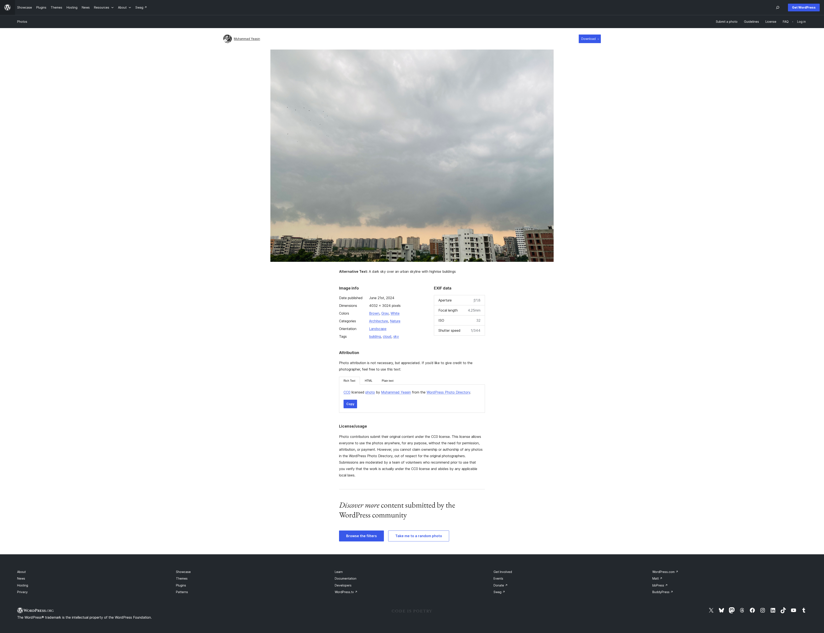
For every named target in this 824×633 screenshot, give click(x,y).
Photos (22, 21)
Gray (385, 313)
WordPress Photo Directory (448, 392)
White (395, 313)
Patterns (182, 592)
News (21, 578)
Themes (182, 578)
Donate (501, 585)
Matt (657, 578)
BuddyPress (662, 592)
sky (396, 336)
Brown (374, 313)
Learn (339, 572)
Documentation (345, 578)
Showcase (183, 572)
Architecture (378, 321)
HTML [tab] (368, 380)
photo (370, 392)
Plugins (181, 585)
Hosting (22, 585)
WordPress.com (665, 572)
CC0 (347, 392)
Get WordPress (804, 7)
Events (498, 578)
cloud (387, 336)
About (21, 572)
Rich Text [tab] (349, 380)
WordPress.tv (346, 592)
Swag (499, 592)
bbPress (660, 585)
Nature (395, 321)
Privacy (22, 592)
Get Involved (503, 572)
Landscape (377, 329)
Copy (350, 404)
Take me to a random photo (418, 536)
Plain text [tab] (388, 380)
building (375, 336)
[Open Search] (778, 7)
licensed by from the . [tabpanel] (407, 392)
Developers (343, 585)
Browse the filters (361, 536)
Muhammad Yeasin (247, 39)
